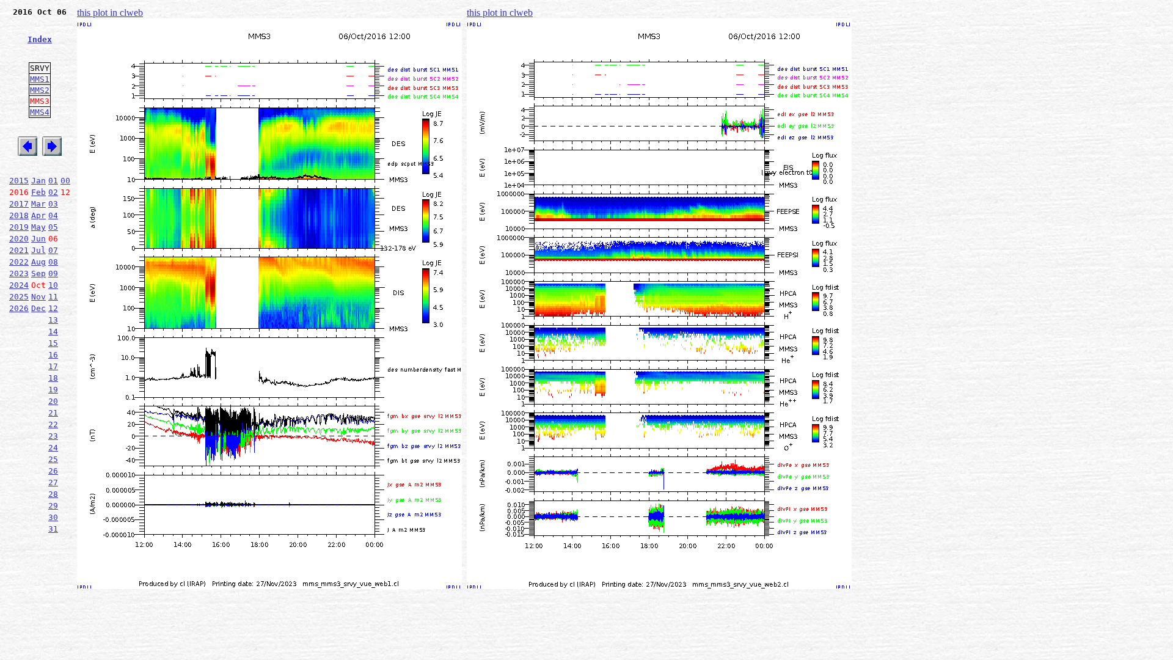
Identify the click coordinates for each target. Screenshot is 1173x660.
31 (53, 529)
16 (53, 354)
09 (53, 273)
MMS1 (39, 79)
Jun (38, 238)
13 (53, 319)
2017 (19, 203)
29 (53, 505)
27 (53, 482)
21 (53, 412)
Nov (38, 296)
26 (53, 470)
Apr (38, 215)
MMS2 (39, 90)
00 (65, 180)
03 (53, 203)
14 (53, 331)
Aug (38, 261)
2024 (19, 285)
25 (53, 459)
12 (53, 308)
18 (53, 378)
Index (39, 39)
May (38, 227)
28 (53, 494)
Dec (38, 308)
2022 (19, 261)
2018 (19, 215)
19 (53, 389)
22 (53, 424)
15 (53, 343)
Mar (38, 203)
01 (53, 180)
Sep (38, 273)
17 (53, 366)
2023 (19, 273)
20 (53, 401)
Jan (38, 180)
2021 (19, 250)
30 (53, 517)
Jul (38, 250)
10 (53, 285)
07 (53, 250)
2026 (19, 308)
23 (53, 436)
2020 (19, 238)
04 (53, 215)
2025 (19, 296)
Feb (38, 192)
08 (53, 261)
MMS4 (39, 112)
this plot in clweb (110, 12)
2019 (19, 227)
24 (53, 447)
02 (53, 192)
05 (53, 227)
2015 (19, 180)
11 (53, 296)
